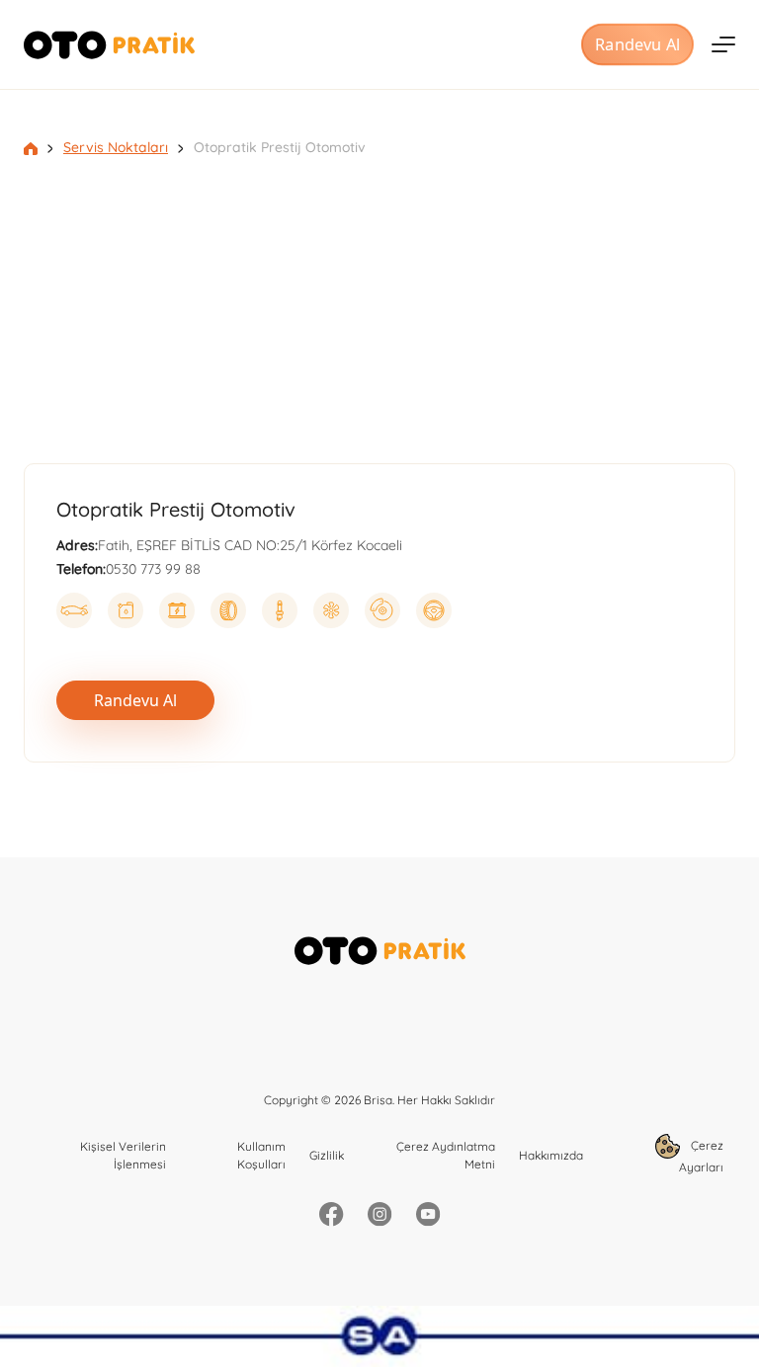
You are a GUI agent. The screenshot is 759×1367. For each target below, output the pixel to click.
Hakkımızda (551, 1155)
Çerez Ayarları (701, 1156)
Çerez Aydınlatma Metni (445, 1155)
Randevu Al (637, 44)
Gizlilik (326, 1155)
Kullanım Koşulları (261, 1155)
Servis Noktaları (115, 147)
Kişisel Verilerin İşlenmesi (123, 1155)
